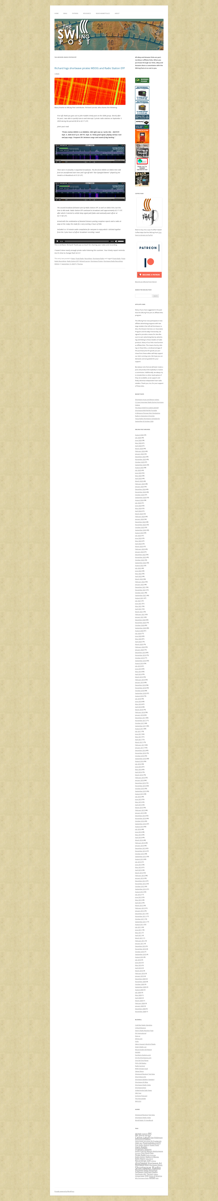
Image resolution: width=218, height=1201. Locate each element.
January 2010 (139, 976)
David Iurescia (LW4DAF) (143, 1139)
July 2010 (138, 960)
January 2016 (139, 780)
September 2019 (140, 661)
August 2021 (139, 598)
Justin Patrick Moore (143, 1151)
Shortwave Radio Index (143, 1085)
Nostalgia (138, 1153)
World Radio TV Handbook (144, 1120)
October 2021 (139, 593)
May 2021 (138, 606)
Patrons (75, 13)
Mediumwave (158, 1151)
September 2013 (140, 856)
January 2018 (139, 715)
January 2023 (139, 552)
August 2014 (139, 827)
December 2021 (140, 587)
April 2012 (138, 903)
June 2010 (138, 963)
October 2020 (139, 625)
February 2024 (140, 517)
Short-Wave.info (140, 1077)
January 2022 (139, 585)
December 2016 (140, 750)
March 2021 (139, 612)
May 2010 (138, 965)
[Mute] (116, 241)
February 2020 (140, 647)
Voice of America (155, 1176)
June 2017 (138, 734)
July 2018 (138, 699)
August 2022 (139, 565)
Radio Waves (140, 1158)
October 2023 (139, 527)
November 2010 (140, 949)
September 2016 (140, 759)
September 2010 (140, 954)
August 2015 (139, 794)
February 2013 (140, 876)
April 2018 (138, 707)
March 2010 (139, 971)
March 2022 (139, 579)
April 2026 (138, 446)
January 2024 (139, 519)
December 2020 (140, 620)
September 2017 (140, 726)
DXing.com (138, 1039)
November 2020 (140, 623)
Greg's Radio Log (140, 1047)
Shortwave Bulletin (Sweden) (144, 1079)
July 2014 (138, 829)
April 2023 (138, 544)
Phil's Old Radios (140, 1063)
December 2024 (140, 489)
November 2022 (140, 557)
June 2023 (138, 538)
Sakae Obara (139, 1071)
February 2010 (140, 973)
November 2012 (140, 884)
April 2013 (138, 870)
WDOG (56, 264)
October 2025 (139, 462)
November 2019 (140, 655)
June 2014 (138, 832)
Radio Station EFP (73, 261)
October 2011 (139, 919)
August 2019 (139, 663)
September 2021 (140, 595)
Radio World (149, 1159)
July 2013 (138, 862)
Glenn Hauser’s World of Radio (145, 1044)
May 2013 (138, 867)
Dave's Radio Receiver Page (144, 1031)
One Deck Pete (147, 1153)
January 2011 (139, 944)
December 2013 (140, 848)
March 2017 (139, 742)
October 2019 (139, 658)
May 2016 (138, 769)
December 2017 (140, 718)
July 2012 (138, 895)
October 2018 (139, 691)
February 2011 (140, 941)
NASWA (137, 1052)
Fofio (137, 1041)
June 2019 (138, 669)
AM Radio (138, 1134)
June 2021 (138, 604)
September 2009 (140, 987)
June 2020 (138, 636)
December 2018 (140, 685)
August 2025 (139, 468)
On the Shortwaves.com (143, 1058)
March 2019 (139, 677)
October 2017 (139, 723)
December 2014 (140, 816)
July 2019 (138, 666)
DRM (137, 1143)
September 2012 (140, 889)
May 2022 (138, 574)
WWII (157, 1178)
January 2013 (139, 878)
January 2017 (139, 748)
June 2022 (138, 571)
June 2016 (138, 767)
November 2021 (140, 590)
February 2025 (140, 484)
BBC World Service (143, 1135)
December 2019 (140, 652)
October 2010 (139, 952)
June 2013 (138, 865)
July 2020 (138, 633)
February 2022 (140, 582)
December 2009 (140, 979)
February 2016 (140, 778)
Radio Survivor (140, 1066)
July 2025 (138, 470)
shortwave (141, 1163)
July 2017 (138, 731)
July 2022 (138, 568)
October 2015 (139, 788)
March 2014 (139, 840)
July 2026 (138, 438)
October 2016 (139, 756)
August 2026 (139, 435)
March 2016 (139, 775)
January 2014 (139, 846)
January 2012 (139, 911)
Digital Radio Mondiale (142, 1141)
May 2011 (138, 933)
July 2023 (138, 536)
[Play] (57, 241)
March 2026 (139, 449)
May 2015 (138, 802)
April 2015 (138, 805)
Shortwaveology (140, 1088)
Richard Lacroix (84, 261)
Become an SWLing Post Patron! (146, 282)
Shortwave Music (155, 1165)
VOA (147, 1176)
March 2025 (139, 481)
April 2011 (138, 935)
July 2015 (138, 797)
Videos (156, 1174)
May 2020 (138, 639)
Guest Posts (154, 1145)
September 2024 (140, 497)
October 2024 (139, 495)
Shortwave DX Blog (141, 1082)
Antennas (145, 1133)
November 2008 (140, 1012)
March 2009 (139, 1001)
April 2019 (138, 674)
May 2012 (138, 900)
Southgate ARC (140, 1174)
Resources (87, 13)
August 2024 (139, 500)
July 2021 (138, 601)
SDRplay (153, 1161)
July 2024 (138, 503)
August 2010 (139, 957)
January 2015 (139, 813)
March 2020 (139, 644)
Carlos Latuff (142, 1137)
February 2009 (140, 1003)
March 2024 (139, 514)
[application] (89, 241)
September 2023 (140, 530)
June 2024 (138, 506)
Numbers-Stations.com (143, 1055)
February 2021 (140, 614)
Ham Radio (141, 1147)
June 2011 (138, 930)
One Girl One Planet (141, 1060)
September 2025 (140, 465)
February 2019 (140, 680)
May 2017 (138, 737)
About (117, 13)
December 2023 (140, 522)
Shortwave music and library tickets (147, 400)
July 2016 (138, 764)
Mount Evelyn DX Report (143, 1050)
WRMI (152, 1177)
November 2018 (140, 688)
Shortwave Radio (98, 258)
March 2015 (139, 808)
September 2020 (140, 628)
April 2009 (138, 998)
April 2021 (138, 609)
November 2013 (140, 851)
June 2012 (138, 897)
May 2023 (138, 541)
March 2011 (139, 938)
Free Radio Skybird (142, 1145)
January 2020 (139, 650)
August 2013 (139, 859)
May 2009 (138, 995)
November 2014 (140, 818)
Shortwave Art (155, 1163)
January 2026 (139, 454)
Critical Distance (140, 1028)
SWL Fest (138, 1093)
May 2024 (138, 508)
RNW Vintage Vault (141, 1069)
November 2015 (140, 786)
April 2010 (138, 968)
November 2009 (140, 982)
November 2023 (140, 525)
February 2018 (140, 712)
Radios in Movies (152, 1157)
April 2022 (138, 576)
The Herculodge (140, 1099)
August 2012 (139, 892)
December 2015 (140, 783)
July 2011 (138, 927)
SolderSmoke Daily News (143, 1090)
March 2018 (139, 710)
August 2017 (139, 729)
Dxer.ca (137, 1036)
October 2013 (139, 854)
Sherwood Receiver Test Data (145, 1074)
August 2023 (139, 533)
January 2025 (139, 487)
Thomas (80, 264)
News (73, 258)
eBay (141, 1143)
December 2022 (140, 555)
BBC (150, 1133)
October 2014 (139, 821)
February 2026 (140, 451)
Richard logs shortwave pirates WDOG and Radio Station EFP (89, 68)
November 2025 (140, 459)
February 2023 (140, 549)
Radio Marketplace (103, 13)
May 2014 (138, 835)
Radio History (140, 1157)
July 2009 (138, 992)
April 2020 (138, 642)
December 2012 (140, 881)
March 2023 (139, 546)
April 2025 (138, 478)
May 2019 (138, 672)
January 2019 (139, 682)
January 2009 (139, 1006)
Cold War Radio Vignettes (143, 1025)
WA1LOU (138, 1101)
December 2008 (140, 1009)
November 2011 (140, 916)
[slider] (121, 241)
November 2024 (140, 492)
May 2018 (138, 704)
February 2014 (140, 843)
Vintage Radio (139, 1176)
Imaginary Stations (143, 1149)
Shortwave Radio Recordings (113, 261)
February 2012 (140, 908)
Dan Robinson (156, 1137)
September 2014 (140, 824)
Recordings (88, 258)
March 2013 (139, 873)
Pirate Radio (80, 258)
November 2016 (140, 753)
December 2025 (140, 457)
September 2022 (140, 563)
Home (56, 13)
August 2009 (139, 990)
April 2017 (138, 740)
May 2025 (138, 476)
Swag (65, 13)
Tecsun (150, 1174)
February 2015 (140, 810)
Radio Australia (151, 1155)
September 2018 (140, 693)
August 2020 (139, 631)
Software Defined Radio (146, 1172)
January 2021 (139, 617)
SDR (149, 1160)
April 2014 (138, 837)
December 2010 (140, 946)
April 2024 (138, 511)
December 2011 (140, 914)
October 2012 (139, 886)
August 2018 (139, 696)
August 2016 (139, 761)
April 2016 (138, 772)
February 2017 (140, 745)
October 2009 (139, 984)
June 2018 (138, 701)
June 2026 (138, 440)
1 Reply (56, 74)
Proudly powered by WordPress (64, 1191)
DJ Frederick (156, 1141)
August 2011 (139, 924)
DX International (140, 1033)
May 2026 (138, 443)
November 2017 (140, 720)
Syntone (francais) (141, 1096)
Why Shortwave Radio (142, 1178)
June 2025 (138, 473)
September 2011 (140, 922)
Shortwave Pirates (96, 261)
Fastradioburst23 (152, 1143)
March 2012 (139, 905)
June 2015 (138, 799)
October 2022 (139, 560)
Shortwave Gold (142, 1165)
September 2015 (140, 791)
